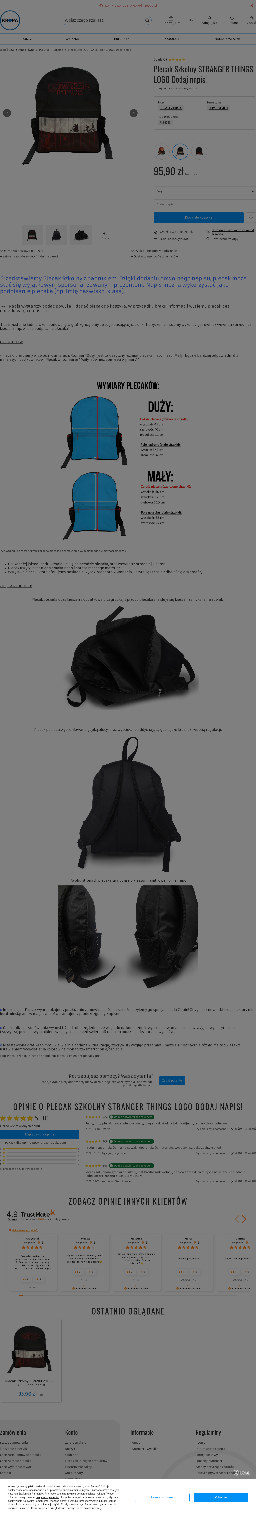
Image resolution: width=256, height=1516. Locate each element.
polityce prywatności (47, 1497)
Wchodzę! (221, 1497)
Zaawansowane (162, 1497)
